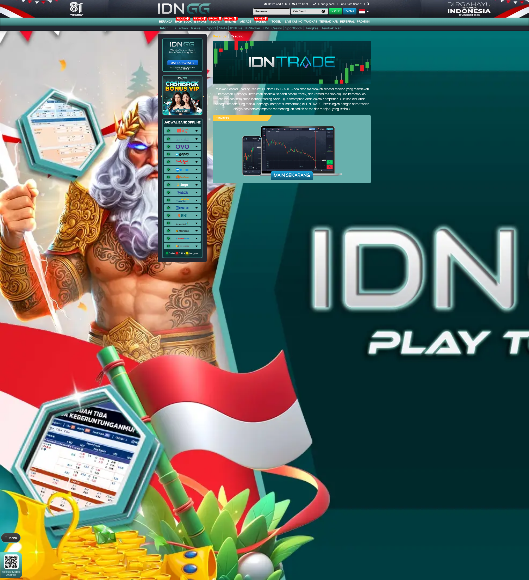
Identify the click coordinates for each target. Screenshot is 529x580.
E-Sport (200, 21)
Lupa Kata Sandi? (351, 4)
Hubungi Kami (325, 4)
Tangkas (310, 21)
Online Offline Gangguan (183, 253)
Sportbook (183, 21)
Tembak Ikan (328, 21)
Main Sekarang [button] (292, 175)
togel (276, 21)
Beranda (165, 21)
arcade (245, 21)
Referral (347, 21)
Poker (261, 21)
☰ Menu (11, 538)
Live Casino (293, 21)
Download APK (277, 4)
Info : (164, 28)
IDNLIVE (230, 21)
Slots (215, 21)
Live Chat (301, 4)
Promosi (363, 21)
